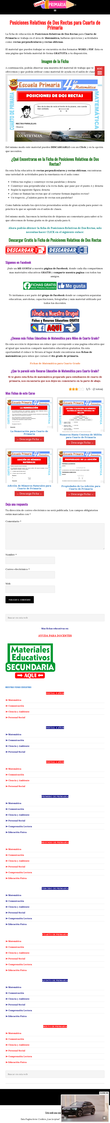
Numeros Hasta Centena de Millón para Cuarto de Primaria (81, 436)
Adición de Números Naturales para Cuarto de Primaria (29, 487)
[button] (103, 132)
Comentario (13, 521)
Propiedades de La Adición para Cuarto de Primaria (80, 487)
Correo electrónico (18, 569)
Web (8, 583)
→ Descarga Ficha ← (29, 439)
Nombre (11, 554)
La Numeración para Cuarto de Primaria (29, 432)
